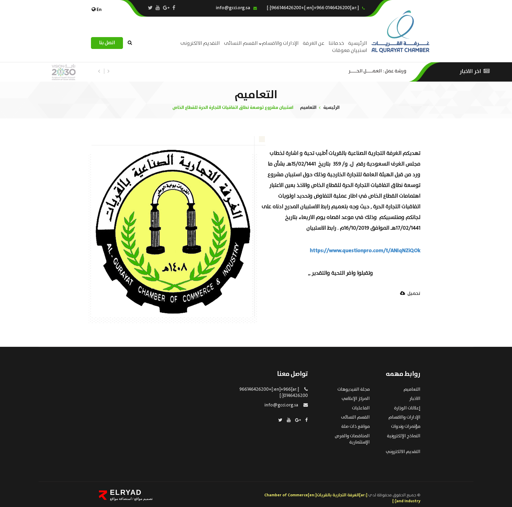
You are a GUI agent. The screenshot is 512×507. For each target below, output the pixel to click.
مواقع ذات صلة (355, 426)
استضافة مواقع (121, 499)
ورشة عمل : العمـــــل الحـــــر (377, 70)
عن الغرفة (313, 43)
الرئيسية (331, 107)
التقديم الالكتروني (403, 451)
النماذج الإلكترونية (403, 436)
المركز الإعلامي (356, 398)
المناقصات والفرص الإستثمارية (352, 439)
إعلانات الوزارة (407, 408)
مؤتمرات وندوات (405, 426)
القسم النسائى (241, 43)
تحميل (413, 293)
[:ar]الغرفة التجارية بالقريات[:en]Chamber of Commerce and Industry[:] (342, 498)
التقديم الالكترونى (200, 43)
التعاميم (308, 107)
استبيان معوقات (349, 51)
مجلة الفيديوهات (353, 389)
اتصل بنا (107, 43)
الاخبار (414, 398)
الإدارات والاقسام (280, 43)
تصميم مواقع (143, 499)
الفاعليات (361, 408)
